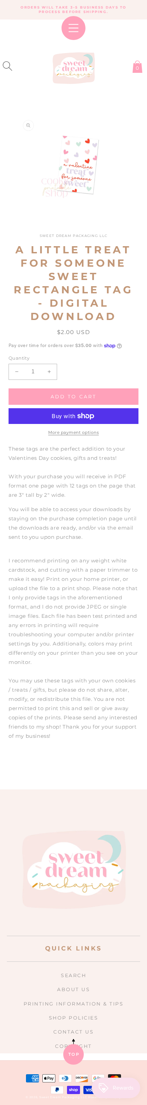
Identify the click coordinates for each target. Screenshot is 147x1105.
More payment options (73, 432)
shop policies (73, 1018)
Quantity (19, 358)
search (73, 975)
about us (73, 989)
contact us (73, 1032)
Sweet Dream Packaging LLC (63, 1097)
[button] (7, 66)
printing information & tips (74, 1004)
